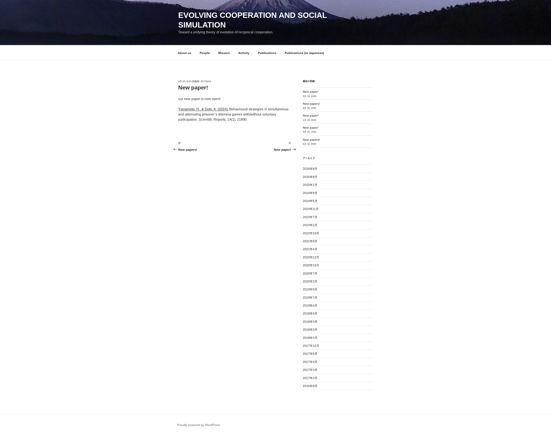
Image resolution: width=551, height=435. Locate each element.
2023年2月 (310, 225)
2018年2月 (310, 329)
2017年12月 (311, 345)
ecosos (206, 81)
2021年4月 (310, 249)
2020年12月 (311, 257)
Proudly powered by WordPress (198, 425)
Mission (224, 53)
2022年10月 (311, 233)
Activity (243, 53)
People (205, 53)
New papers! (311, 103)
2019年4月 (310, 305)
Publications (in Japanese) (304, 53)
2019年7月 (310, 297)
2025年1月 (310, 185)
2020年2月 (310, 281)
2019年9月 (310, 289)
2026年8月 (310, 168)
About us (184, 53)
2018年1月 (310, 337)
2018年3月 (310, 321)
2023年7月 (310, 217)
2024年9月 (310, 193)
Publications (267, 53)
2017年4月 (310, 362)
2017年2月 (310, 378)
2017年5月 (310, 353)
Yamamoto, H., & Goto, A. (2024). (203, 109)
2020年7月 (310, 273)
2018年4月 (310, 313)
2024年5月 (310, 201)
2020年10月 (311, 265)
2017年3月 (310, 370)
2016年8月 (310, 386)
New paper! (311, 91)
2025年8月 (310, 177)
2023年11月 (311, 209)
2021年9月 (310, 241)
